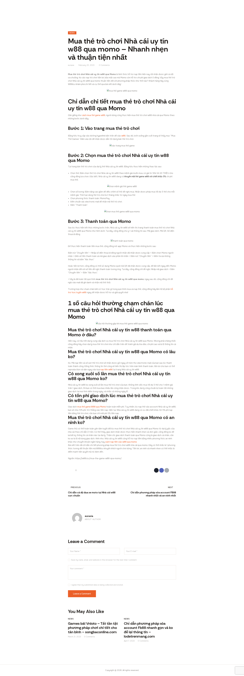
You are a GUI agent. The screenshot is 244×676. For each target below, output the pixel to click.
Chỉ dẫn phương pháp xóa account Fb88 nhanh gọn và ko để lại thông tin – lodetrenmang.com (148, 630)
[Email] (166, 470)
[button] (172, 470)
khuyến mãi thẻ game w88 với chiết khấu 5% (145, 176)
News (72, 33)
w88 (123, 135)
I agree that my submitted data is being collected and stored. (97, 585)
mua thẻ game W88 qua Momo (91, 406)
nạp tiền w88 (106, 369)
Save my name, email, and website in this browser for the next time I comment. (104, 560)
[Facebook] (161, 470)
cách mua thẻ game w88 (93, 115)
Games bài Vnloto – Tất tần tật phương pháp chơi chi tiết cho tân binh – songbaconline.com (93, 627)
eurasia (89, 516)
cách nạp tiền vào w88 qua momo (121, 442)
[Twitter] (156, 470)
